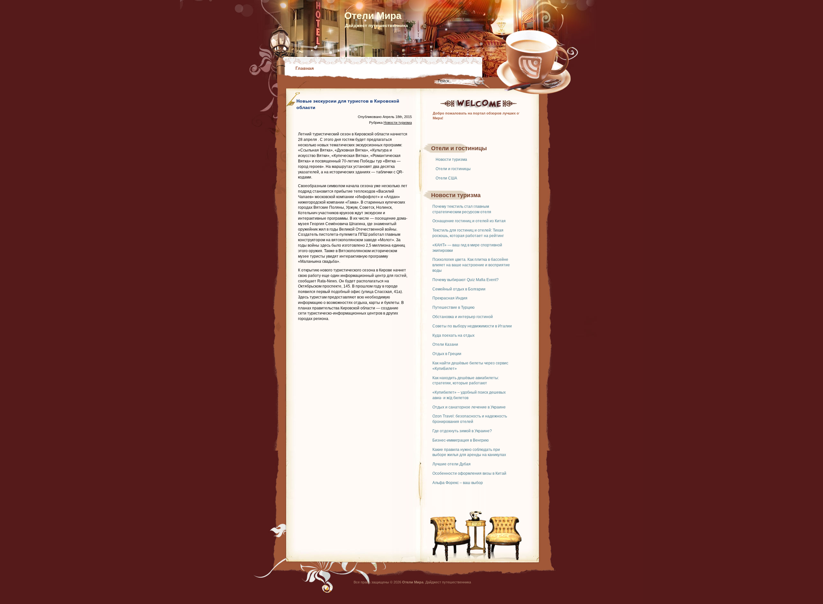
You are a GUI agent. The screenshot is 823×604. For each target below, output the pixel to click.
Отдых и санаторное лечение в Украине (469, 407)
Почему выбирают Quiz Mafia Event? (465, 280)
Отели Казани (445, 344)
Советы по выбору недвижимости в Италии (472, 326)
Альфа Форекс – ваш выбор (457, 482)
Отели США (446, 178)
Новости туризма (451, 159)
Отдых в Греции (446, 354)
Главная (304, 68)
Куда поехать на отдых (453, 335)
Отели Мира (373, 15)
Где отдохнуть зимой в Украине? (462, 431)
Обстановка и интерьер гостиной (462, 317)
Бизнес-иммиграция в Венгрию (460, 440)
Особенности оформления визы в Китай (469, 473)
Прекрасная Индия (449, 298)
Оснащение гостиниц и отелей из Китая (469, 221)
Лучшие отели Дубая (451, 464)
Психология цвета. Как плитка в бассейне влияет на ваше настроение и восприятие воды (471, 265)
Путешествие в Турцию (453, 307)
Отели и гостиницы (453, 169)
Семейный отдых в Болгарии (458, 289)
